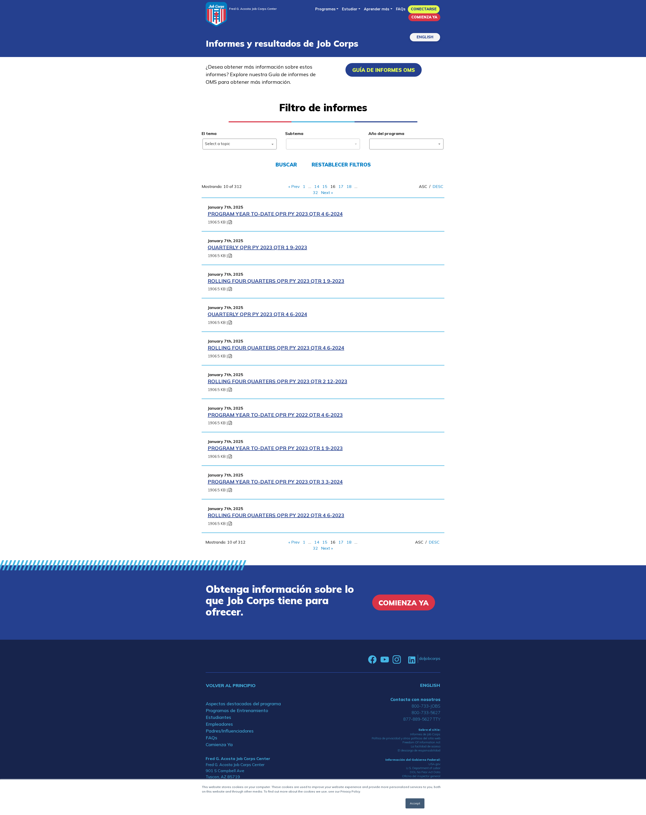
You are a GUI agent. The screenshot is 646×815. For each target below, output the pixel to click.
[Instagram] (396, 659)
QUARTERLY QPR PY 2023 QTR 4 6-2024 (257, 314)
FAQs (401, 9)
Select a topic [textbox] (217, 143)
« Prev (294, 186)
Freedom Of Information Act (421, 742)
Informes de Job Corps (425, 734)
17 (340, 186)
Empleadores (219, 724)
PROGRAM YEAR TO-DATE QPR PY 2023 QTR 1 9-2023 (275, 448)
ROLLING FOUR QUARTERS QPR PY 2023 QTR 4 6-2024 (276, 348)
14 (316, 186)
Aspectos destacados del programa (243, 704)
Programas (325, 9)
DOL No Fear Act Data (425, 772)
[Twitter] (404, 659)
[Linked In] (412, 659)
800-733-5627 (426, 712)
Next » (327, 192)
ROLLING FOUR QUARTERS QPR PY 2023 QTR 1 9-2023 (276, 281)
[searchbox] (372, 143)
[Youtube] (384, 659)
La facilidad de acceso (425, 746)
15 (324, 186)
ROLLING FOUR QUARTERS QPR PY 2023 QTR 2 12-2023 (277, 381)
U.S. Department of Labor (423, 768)
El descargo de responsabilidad (419, 750)
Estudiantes (218, 717)
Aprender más (376, 9)
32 (315, 192)
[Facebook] (372, 659)
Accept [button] (415, 803)
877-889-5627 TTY (421, 719)
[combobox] (239, 144)
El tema (209, 133)
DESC (438, 186)
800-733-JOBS (426, 706)
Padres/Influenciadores (230, 731)
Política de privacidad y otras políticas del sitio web (406, 738)
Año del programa (386, 133)
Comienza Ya (424, 17)
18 (349, 186)
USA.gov (434, 764)
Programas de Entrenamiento (237, 710)
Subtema (294, 133)
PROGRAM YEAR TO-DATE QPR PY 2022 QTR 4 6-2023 (275, 415)
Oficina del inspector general (421, 776)
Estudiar (349, 9)
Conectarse (424, 9)
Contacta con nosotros (415, 699)
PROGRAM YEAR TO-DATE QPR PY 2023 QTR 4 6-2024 (275, 214)
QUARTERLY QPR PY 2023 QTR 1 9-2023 (257, 247)
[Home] (216, 14)
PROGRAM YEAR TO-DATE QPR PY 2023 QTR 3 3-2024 (275, 482)
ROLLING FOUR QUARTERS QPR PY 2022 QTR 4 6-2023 (276, 515)
